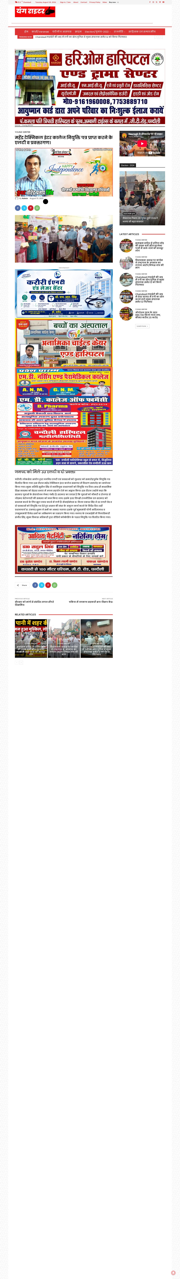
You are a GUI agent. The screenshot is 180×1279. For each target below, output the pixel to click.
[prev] (156, 37)
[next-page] (21, 662)
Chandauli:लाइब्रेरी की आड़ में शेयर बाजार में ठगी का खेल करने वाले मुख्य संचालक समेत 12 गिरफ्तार (149, 298)
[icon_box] (114, 2)
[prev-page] (16, 662)
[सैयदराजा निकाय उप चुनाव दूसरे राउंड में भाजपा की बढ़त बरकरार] (142, 198)
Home (17, 125)
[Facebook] (150, 2)
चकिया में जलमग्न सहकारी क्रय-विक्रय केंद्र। (91, 601)
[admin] (17, 198)
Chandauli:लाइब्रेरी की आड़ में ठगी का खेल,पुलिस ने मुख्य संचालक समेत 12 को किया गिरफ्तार (96, 650)
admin (25, 198)
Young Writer (27, 125)
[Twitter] (156, 2)
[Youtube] (163, 2)
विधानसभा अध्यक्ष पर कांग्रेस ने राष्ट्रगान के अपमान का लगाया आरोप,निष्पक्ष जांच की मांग (81, 36)
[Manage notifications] (173, 1273)
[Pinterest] (30, 208)
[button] (161, 23)
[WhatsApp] (37, 208)
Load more (141, 326)
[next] (161, 37)
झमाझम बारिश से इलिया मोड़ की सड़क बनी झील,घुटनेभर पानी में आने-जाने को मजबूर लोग (31, 650)
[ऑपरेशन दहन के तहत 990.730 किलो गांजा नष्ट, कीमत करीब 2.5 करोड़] (126, 314)
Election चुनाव (129, 214)
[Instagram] (153, 2)
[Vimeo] (160, 2)
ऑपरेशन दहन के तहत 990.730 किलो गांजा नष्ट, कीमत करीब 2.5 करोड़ (148, 315)
